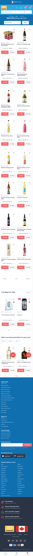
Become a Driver (5, 438)
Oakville (19, 481)
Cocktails (3, 402)
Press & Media (4, 426)
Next (27, 278)
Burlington (3, 468)
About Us (3, 418)
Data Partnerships (5, 436)
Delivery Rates (4, 385)
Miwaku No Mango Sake (7, 167)
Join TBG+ (3, 412)
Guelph (19, 470)
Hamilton (3, 472)
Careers (3, 424)
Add (5, 52)
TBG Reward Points (6, 387)
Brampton (20, 466)
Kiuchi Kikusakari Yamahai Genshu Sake (24, 230)
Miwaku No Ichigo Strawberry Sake (5, 106)
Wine (17, 341)
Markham (3, 477)
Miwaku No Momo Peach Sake (23, 168)
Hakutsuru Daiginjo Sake (23, 44)
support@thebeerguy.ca (7, 422)
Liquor (10, 341)
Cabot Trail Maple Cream (8, 362)
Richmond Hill (21, 485)
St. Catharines (21, 487)
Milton (19, 477)
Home (11, 16)
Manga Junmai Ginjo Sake (24, 259)
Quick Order (4, 410)
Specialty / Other (5, 42)
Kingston (20, 472)
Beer (17, 16)
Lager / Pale (4, 312)
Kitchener (3, 474)
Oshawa (3, 483)
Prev (5, 278)
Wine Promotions (5, 393)
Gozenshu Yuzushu (22, 197)
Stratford (3, 489)
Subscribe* (27, 445)
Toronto (3, 491)
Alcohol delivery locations (10, 534)
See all (28, 292)
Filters (26, 22)
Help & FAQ (3, 383)
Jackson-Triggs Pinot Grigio (23, 315)
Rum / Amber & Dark (21, 360)
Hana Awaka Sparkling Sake (23, 136)
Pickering (3, 485)
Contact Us (4, 420)
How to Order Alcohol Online (8, 398)
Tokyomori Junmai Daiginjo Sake (8, 260)
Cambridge (20, 468)
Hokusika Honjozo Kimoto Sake (8, 198)
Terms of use (15, 536)
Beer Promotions (5, 389)
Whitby (3, 493)
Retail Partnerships (6, 434)
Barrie (19, 464)
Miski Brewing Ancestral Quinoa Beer (7, 45)
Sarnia (2, 487)
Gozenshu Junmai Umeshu (8, 229)
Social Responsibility (6, 395)
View (13, 52)
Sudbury (20, 489)
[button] (7, 456)
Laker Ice (4, 315)
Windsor (19, 493)
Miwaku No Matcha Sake (23, 106)
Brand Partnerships (6, 431)
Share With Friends (5, 408)
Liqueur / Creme (5, 360)
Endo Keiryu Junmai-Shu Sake (7, 75)
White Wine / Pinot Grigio (22, 312)
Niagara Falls (4, 481)
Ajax (2, 464)
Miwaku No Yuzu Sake (7, 136)
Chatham (3, 470)
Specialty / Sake (20, 42)
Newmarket (20, 479)
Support (20, 534)
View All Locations (5, 495)
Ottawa (19, 483)
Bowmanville (4, 466)
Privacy (26, 534)
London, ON (20, 474)
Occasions (3, 404)
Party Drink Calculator (6, 400)
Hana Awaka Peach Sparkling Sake (22, 75)
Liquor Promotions (5, 391)
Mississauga (4, 479)
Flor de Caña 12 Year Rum (24, 362)
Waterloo (20, 491)
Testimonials (4, 406)
